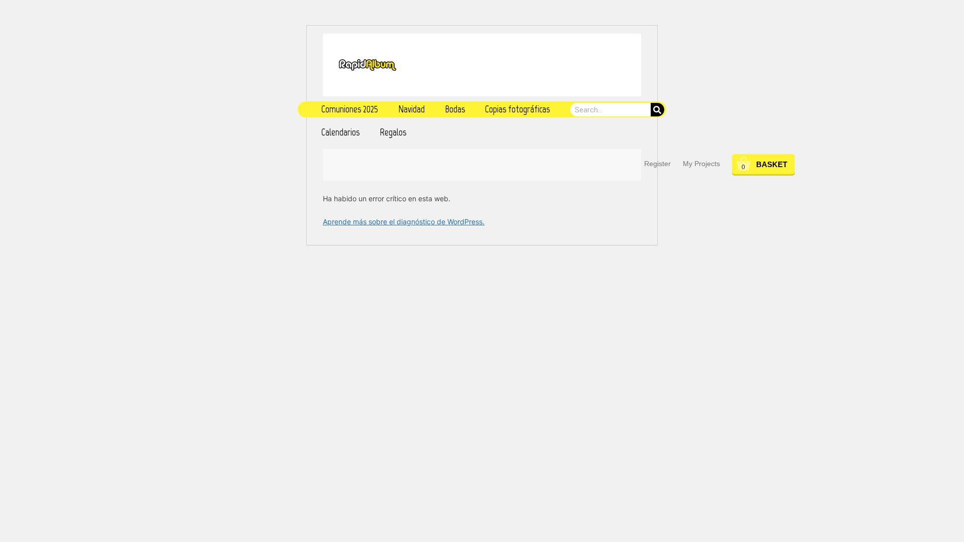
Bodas (455, 109)
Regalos (393, 132)
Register (657, 164)
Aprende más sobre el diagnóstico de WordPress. (404, 221)
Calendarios (340, 132)
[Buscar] (657, 109)
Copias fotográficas (517, 109)
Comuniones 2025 (349, 109)
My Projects (701, 164)
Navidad (411, 109)
